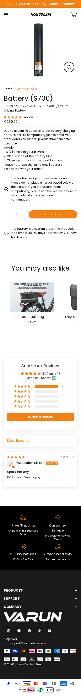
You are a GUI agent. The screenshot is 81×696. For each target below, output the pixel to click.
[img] (16, 457)
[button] (13, 117)
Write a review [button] (40, 417)
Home (8, 89)
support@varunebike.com (27, 643)
